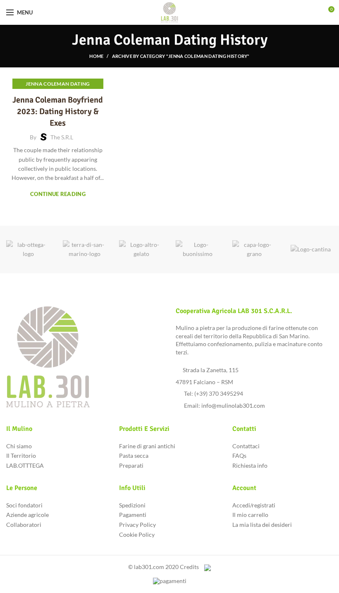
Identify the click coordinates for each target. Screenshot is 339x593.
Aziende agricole (27, 514)
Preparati (131, 465)
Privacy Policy (137, 524)
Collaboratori (23, 524)
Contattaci (246, 446)
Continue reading (58, 194)
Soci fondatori (24, 505)
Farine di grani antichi (147, 446)
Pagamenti (132, 514)
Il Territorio (21, 455)
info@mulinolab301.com (233, 405)
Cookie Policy (137, 534)
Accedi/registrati (253, 505)
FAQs (239, 455)
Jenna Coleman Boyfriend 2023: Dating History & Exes (57, 111)
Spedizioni (132, 505)
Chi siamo (19, 446)
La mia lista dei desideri (262, 524)
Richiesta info (249, 465)
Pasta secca (133, 455)
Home (96, 56)
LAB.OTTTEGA (25, 465)
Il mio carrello (250, 514)
